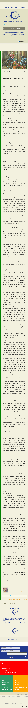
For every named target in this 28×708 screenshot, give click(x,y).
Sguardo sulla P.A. (21, 687)
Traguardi (5, 687)
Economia (18, 678)
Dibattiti (17, 684)
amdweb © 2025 (24, 694)
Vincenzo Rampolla (13, 589)
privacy (23, 656)
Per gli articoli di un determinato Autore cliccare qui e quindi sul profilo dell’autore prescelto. (14, 623)
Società (17, 682)
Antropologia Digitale (9, 672)
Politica (17, 680)
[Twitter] (14, 603)
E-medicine (5, 680)
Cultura (7, 47)
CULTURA (2, 47)
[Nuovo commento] (6, 595)
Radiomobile (6, 666)
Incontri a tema (7, 689)
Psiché (4, 684)
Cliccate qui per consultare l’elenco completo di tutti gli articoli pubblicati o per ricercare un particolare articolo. (14, 619)
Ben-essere (6, 682)
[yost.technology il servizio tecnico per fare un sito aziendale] (24, 707)
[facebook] (10, 603)
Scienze (4, 670)
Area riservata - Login (6, 4)
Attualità (18, 689)
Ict (3, 663)
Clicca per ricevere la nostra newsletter (17, 654)
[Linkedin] (12, 603)
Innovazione (6, 668)
